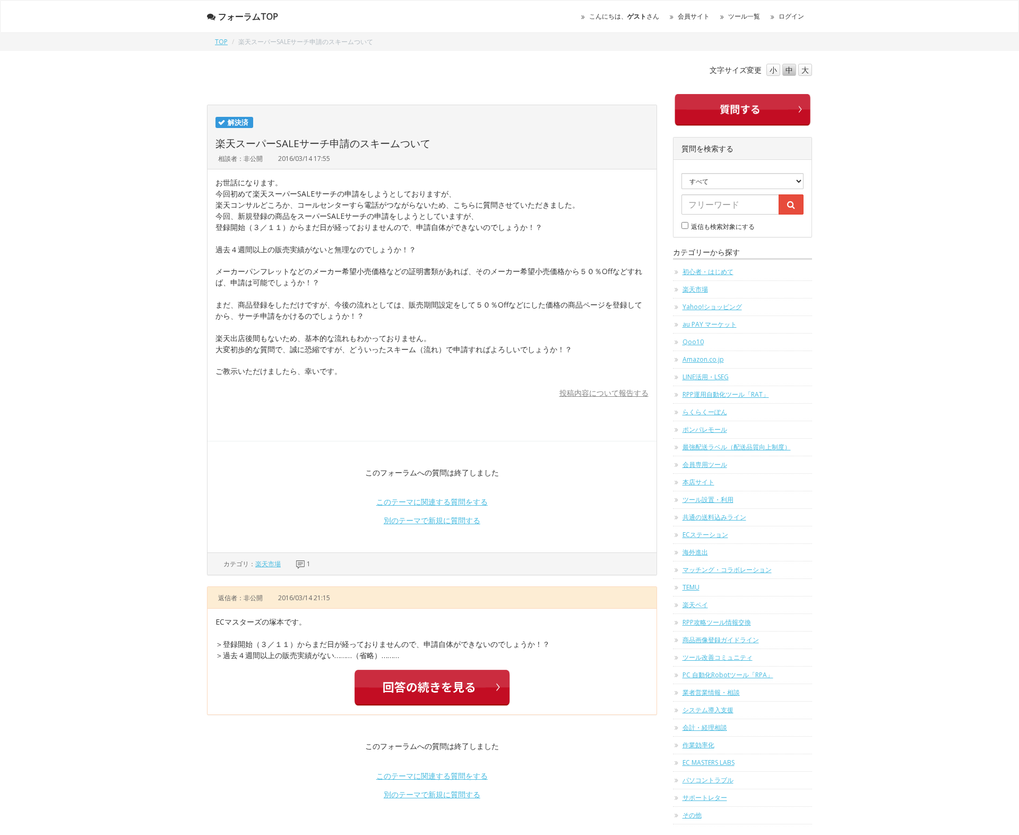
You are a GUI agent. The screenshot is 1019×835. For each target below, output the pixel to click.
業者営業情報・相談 (711, 692)
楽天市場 (268, 563)
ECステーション (705, 534)
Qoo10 (693, 341)
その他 (692, 815)
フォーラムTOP (248, 16)
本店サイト (698, 482)
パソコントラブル (708, 780)
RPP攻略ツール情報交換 (717, 622)
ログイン (791, 16)
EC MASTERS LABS (709, 762)
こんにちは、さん (624, 16)
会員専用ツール (705, 464)
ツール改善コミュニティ (718, 657)
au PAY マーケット (710, 324)
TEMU (691, 587)
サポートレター (705, 797)
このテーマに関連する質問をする (432, 502)
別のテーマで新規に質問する (432, 520)
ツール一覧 (744, 16)
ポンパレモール (705, 429)
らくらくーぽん (705, 411)
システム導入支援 (708, 709)
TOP (221, 41)
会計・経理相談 (705, 727)
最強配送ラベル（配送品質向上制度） (737, 446)
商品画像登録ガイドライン (721, 639)
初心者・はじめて (708, 271)
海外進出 (695, 552)
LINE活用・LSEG (706, 376)
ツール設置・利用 (708, 499)
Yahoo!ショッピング (712, 306)
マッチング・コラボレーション (727, 569)
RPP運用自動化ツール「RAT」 (726, 394)
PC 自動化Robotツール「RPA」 (728, 674)
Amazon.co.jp (703, 359)
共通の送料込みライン (714, 517)
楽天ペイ (695, 604)
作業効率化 (698, 744)
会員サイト (694, 16)
